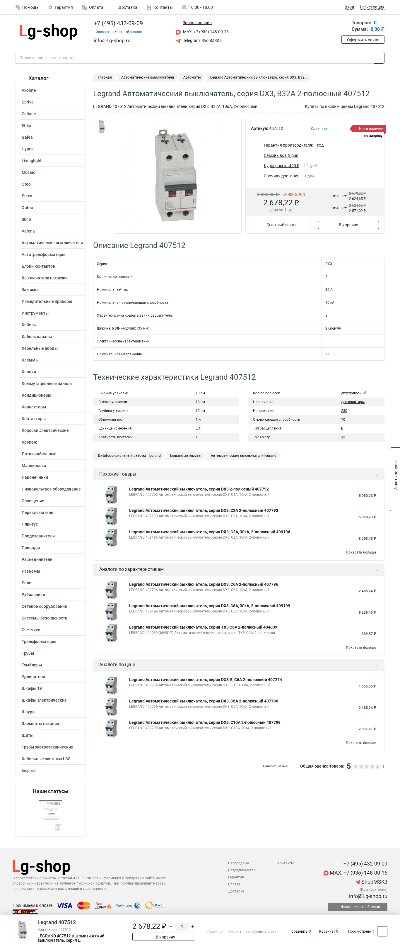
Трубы (28, 653)
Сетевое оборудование (44, 606)
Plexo (27, 196)
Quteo (27, 207)
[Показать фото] (102, 126)
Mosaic (28, 172)
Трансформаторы (39, 641)
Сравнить (299, 931)
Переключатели (37, 512)
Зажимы (30, 289)
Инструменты (35, 313)
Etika (26, 125)
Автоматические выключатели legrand (243, 456)
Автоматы (192, 77)
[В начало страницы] (382, 931)
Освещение (33, 500)
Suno (26, 219)
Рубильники (33, 594)
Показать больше (361, 552)
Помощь (30, 7)
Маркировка (34, 465)
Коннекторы (34, 407)
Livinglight (32, 160)
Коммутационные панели (47, 383)
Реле (26, 583)
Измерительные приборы (47, 301)
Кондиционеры (36, 395)
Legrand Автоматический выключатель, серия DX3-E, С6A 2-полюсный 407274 (205, 679)
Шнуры (28, 712)
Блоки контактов (38, 266)
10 (343, 420)
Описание (215, 932)
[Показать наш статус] (50, 815)
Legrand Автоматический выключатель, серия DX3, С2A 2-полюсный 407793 (203, 510)
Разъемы (31, 571)
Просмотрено (359, 931)
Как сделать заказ (260, 932)
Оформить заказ (363, 40)
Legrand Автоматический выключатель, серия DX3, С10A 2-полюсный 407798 (205, 722)
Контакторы (34, 418)
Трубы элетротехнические (47, 747)
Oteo (26, 184)
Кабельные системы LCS (46, 758)
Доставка (127, 7)
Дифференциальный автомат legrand (129, 456)
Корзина (326, 931)
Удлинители (33, 676)
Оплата (96, 7)
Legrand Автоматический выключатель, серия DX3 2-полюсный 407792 (199, 489)
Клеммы (30, 360)
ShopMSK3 (373, 882)
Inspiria (29, 770)
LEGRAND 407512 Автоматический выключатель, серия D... (70, 938)
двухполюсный (353, 393)
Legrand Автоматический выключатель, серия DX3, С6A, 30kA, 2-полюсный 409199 (209, 605)
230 (344, 411)
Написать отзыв (275, 766)
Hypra (27, 149)
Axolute (29, 90)
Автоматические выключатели (52, 242)
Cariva (28, 102)
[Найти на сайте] (379, 58)
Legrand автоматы (185, 456)
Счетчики (31, 629)
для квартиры (353, 402)
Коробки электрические (45, 430)
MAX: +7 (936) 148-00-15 (205, 31)
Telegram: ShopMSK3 (202, 40)
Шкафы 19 (32, 688)
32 (343, 437)
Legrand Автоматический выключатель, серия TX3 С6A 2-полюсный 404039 (203, 627)
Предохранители (38, 536)
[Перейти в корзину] (345, 27)
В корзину (348, 225)
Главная (105, 77)
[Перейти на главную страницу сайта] (48, 32)
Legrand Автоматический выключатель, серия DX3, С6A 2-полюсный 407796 (203, 584)
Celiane (29, 113)
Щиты (27, 735)
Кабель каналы (37, 336)
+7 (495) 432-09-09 (117, 23)
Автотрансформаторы (43, 254)
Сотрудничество (242, 870)
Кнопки (29, 371)
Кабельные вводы (40, 348)
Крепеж (29, 442)
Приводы (31, 547)
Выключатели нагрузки (45, 278)
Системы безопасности (44, 618)
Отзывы (234, 932)
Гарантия (64, 7)
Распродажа (238, 863)
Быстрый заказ (281, 225)
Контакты (163, 7)
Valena (28, 231)
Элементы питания (40, 723)
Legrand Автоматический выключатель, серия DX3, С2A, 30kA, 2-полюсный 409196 (209, 531)
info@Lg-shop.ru (367, 896)
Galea (27, 137)
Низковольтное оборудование (51, 489)
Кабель (29, 325)
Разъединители (37, 559)
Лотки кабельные (39, 454)
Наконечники (35, 477)
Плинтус (30, 524)
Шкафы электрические (44, 700)
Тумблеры (32, 665)
